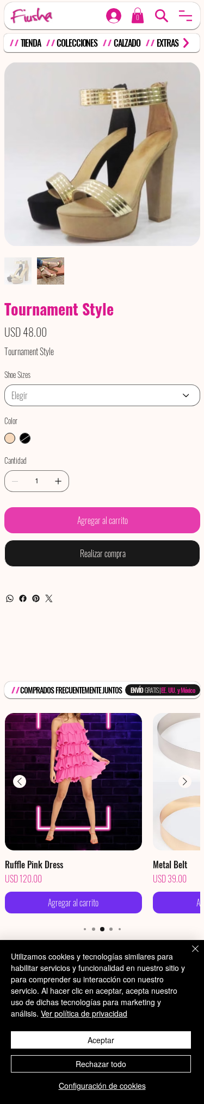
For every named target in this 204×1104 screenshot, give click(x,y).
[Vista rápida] (74, 781)
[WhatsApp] (9, 598)
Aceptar (101, 1039)
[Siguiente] (184, 781)
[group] (102, 813)
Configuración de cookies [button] (102, 1085)
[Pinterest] (35, 598)
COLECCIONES (77, 42)
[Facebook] (22, 598)
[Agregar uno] (58, 481)
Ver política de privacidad (84, 1013)
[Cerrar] (189, 955)
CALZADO (127, 42)
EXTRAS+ (169, 42)
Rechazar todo (101, 1063)
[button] (185, 15)
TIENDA (31, 42)
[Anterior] (19, 781)
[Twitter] (49, 598)
